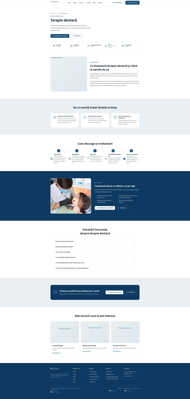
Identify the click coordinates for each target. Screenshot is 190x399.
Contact (100, 2)
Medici (89, 2)
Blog (94, 2)
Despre (75, 2)
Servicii (81, 2)
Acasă (69, 2)
